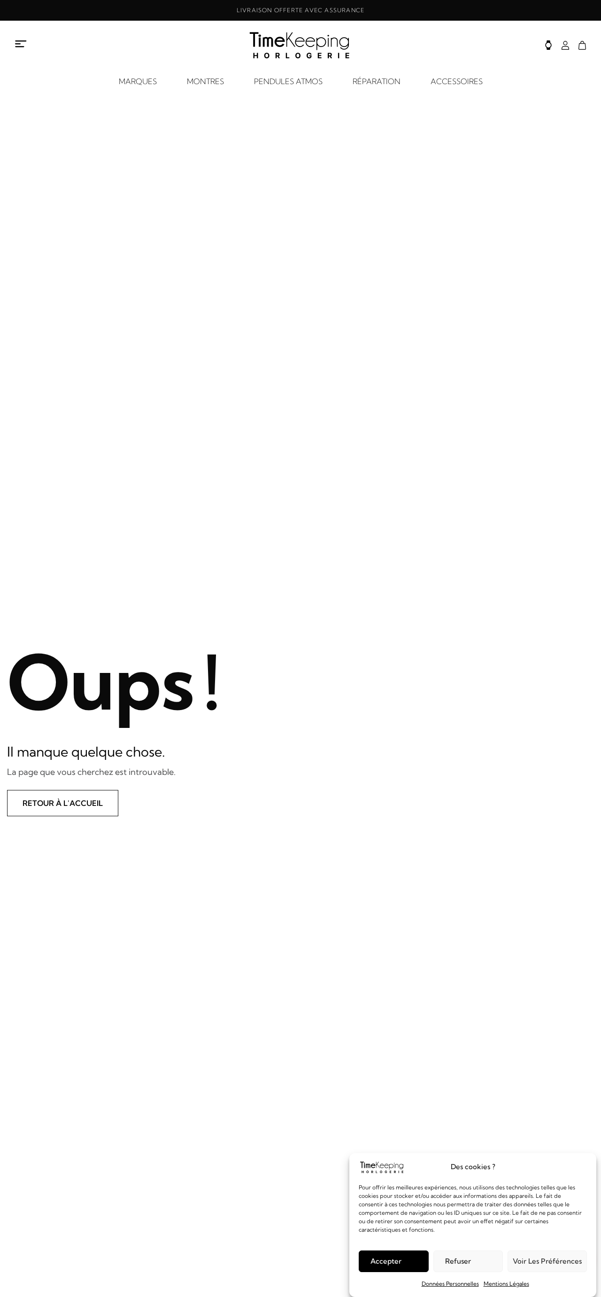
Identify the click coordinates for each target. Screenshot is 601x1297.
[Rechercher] (548, 45)
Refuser (458, 1261)
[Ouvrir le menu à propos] (21, 43)
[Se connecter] (565, 45)
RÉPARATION (377, 81)
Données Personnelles (450, 1283)
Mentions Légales (506, 1283)
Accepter (385, 1261)
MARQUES (138, 81)
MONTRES (205, 81)
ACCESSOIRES (457, 81)
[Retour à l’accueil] (300, 45)
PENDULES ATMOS (288, 81)
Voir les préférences (547, 1261)
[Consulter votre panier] (582, 45)
